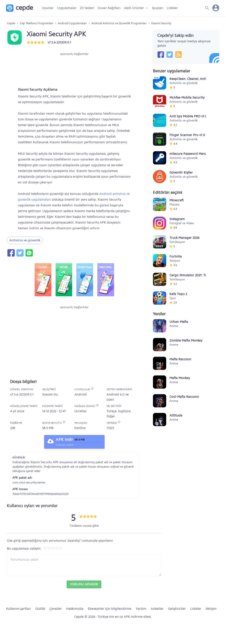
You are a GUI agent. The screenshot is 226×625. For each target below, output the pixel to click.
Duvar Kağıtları (109, 8)
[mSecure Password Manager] (159, 157)
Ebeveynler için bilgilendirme (109, 609)
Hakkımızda (74, 609)
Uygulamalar (66, 8)
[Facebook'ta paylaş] (11, 253)
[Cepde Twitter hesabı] (169, 54)
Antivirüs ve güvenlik (24, 240)
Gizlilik (40, 609)
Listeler (172, 8)
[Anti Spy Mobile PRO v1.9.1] (159, 120)
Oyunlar (48, 8)
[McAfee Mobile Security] (159, 101)
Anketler (157, 609)
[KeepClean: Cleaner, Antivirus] (159, 83)
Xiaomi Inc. (50, 394)
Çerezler (55, 609)
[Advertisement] (74, 69)
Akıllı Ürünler (134, 8)
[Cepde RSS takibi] (178, 54)
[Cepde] (19, 8)
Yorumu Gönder (84, 584)
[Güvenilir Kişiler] (159, 176)
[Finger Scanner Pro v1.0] (159, 139)
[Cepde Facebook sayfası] (160, 54)
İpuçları (157, 8)
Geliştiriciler (177, 609)
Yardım (141, 609)
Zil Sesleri (87, 8)
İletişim (211, 609)
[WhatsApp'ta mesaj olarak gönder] (29, 253)
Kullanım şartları (18, 609)
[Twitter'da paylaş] (20, 253)
